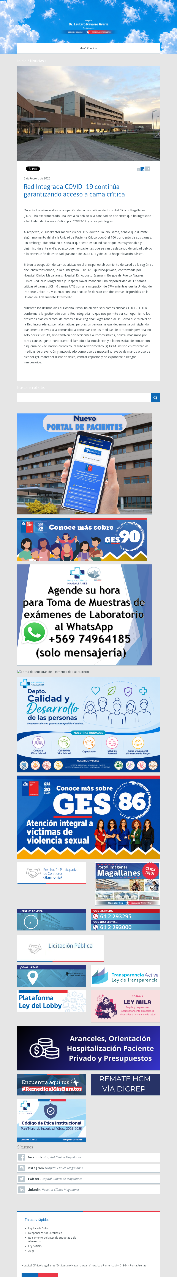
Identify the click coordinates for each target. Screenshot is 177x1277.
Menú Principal (88, 48)
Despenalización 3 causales (45, 1233)
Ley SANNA (35, 1246)
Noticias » (38, 60)
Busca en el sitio (31, 388)
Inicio (22, 60)
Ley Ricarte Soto (38, 1228)
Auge (31, 1251)
